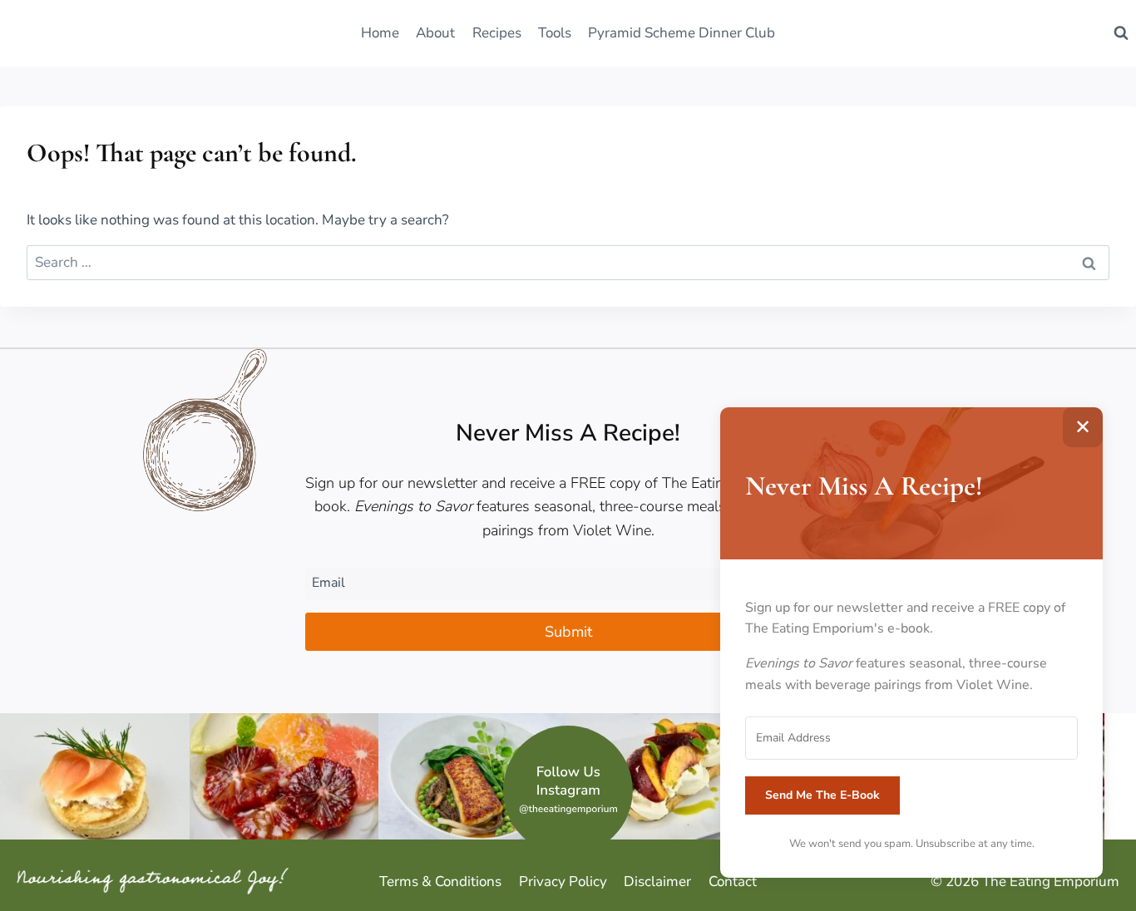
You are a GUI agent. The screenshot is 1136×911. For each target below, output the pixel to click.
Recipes (496, 32)
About (435, 32)
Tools (554, 32)
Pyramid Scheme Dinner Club (681, 32)
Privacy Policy (563, 881)
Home (380, 32)
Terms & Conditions (440, 881)
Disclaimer (657, 881)
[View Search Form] (1121, 33)
